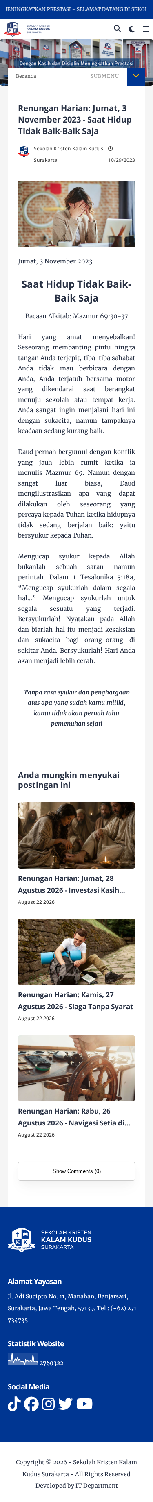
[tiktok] (14, 1404)
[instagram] (48, 1404)
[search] (117, 29)
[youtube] (84, 1404)
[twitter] (65, 1404)
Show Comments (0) (77, 1171)
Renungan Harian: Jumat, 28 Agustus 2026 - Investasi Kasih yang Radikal (68, 885)
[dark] (132, 29)
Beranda (26, 76)
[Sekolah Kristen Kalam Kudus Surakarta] (27, 28)
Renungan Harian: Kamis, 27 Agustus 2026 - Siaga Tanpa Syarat (75, 1000)
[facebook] (31, 1404)
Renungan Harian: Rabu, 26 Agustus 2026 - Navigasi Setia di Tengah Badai (71, 1117)
